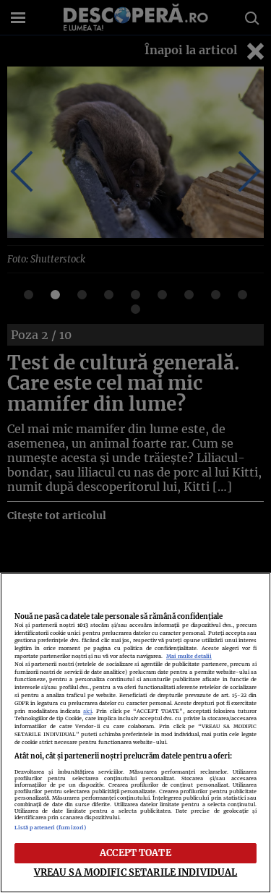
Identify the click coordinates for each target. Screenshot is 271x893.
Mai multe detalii (189, 656)
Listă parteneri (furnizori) (50, 827)
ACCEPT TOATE (135, 852)
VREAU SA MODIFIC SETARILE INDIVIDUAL (136, 872)
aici (87, 711)
